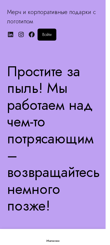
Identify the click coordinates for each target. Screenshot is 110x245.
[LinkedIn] (10, 34)
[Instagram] (21, 34)
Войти (47, 34)
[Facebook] (31, 34)
